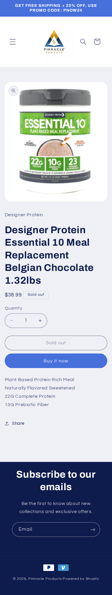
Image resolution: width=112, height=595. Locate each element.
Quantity (13, 308)
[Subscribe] (93, 529)
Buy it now (56, 361)
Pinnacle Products (45, 578)
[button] (12, 41)
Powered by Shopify (81, 578)
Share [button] (18, 423)
